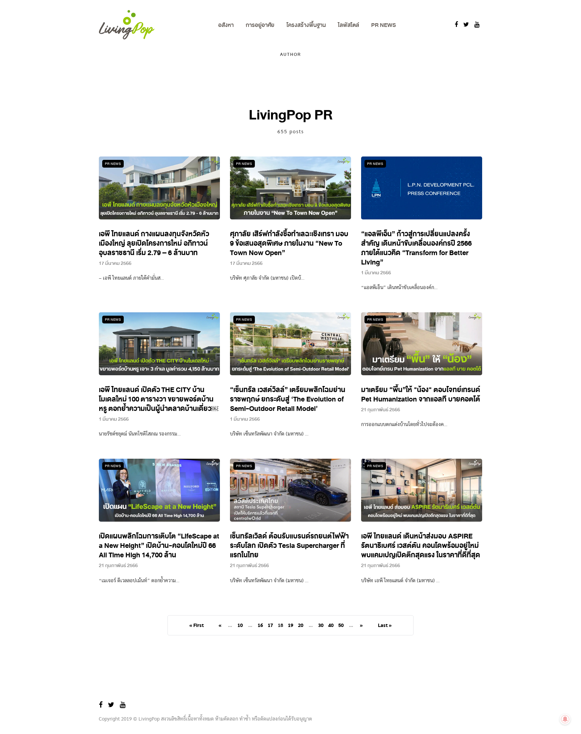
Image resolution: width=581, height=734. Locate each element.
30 (320, 625)
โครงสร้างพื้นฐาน (306, 25)
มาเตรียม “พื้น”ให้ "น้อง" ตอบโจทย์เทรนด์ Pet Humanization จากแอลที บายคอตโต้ (420, 394)
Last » (385, 625)
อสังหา (226, 25)
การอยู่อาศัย (260, 25)
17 (270, 625)
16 (260, 625)
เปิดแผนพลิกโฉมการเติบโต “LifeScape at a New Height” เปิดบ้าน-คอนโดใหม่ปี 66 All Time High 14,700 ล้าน (159, 545)
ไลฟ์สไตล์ (348, 25)
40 (331, 625)
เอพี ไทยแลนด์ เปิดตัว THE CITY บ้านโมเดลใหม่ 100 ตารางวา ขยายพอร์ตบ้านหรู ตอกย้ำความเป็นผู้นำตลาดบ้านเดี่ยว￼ (158, 399)
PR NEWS (383, 25)
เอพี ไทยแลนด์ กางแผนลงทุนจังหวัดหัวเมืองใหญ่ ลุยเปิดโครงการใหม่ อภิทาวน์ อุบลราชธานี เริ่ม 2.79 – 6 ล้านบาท (154, 243)
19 (290, 625)
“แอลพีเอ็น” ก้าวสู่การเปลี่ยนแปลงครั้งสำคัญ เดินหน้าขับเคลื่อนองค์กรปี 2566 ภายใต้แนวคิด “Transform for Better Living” (416, 248)
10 (240, 625)
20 (300, 625)
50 (341, 625)
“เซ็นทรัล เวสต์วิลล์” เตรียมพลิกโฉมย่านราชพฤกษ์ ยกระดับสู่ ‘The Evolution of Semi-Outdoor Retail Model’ (287, 399)
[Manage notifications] (565, 719)
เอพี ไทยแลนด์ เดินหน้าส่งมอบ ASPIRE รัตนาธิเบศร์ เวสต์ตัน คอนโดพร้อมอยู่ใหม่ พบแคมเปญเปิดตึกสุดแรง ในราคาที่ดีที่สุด (420, 545)
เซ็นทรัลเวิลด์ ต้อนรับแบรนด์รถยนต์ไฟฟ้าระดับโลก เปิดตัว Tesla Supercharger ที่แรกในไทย (289, 545)
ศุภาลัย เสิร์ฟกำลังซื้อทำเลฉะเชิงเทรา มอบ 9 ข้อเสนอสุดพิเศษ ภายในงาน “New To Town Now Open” (289, 243)
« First (196, 625)
